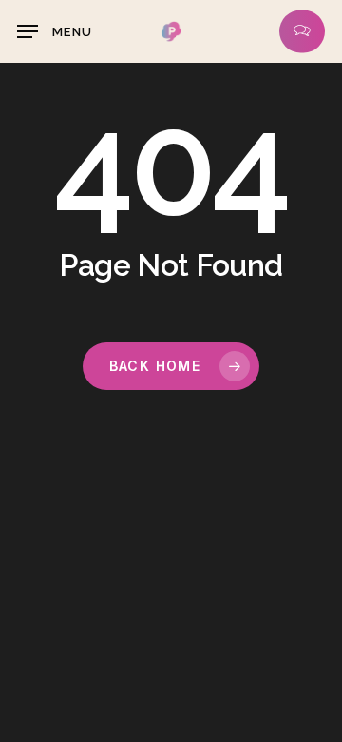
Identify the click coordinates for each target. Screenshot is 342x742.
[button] (54, 31)
